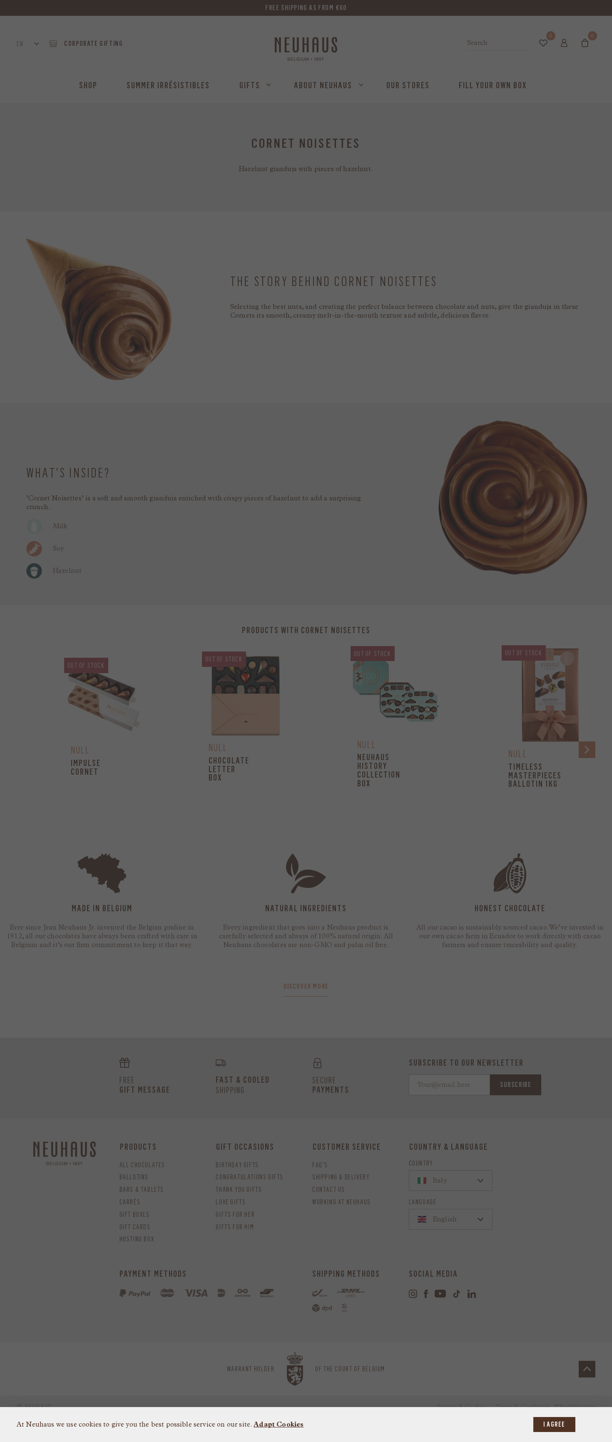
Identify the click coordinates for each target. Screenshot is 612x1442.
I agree (554, 1424)
